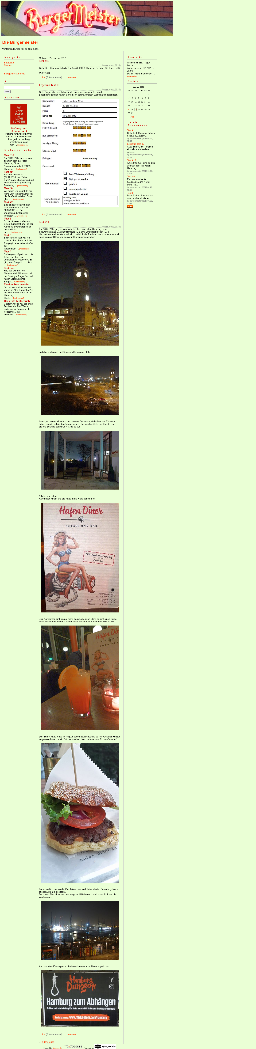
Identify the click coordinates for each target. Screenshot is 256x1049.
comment (71, 77)
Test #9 (131, 176)
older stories (48, 1042)
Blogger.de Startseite (14, 73)
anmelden (132, 76)
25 (135, 109)
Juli (132, 117)
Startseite (9, 62)
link (43, 77)
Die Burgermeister (20, 42)
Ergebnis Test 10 (135, 144)
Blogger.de (57, 1048)
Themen (8, 65)
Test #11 (131, 130)
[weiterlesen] (22, 145)
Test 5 (130, 193)
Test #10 (131, 160)
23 (129, 109)
